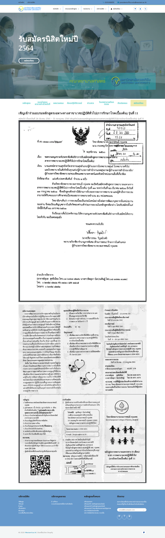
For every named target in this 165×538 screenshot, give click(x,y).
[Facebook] (124, 517)
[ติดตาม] (143, 510)
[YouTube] (129, 517)
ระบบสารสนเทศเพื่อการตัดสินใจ (62, 504)
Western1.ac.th (30, 532)
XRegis (21, 501)
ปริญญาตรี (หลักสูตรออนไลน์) (94, 506)
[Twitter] (119, 517)
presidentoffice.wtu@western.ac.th (133, 2)
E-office (54, 501)
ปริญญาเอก (88, 501)
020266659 (109, 2)
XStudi (21, 504)
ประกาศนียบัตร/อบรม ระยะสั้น (94, 513)
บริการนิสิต (31, 2)
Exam (21, 506)
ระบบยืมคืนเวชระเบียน (26, 513)
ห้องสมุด (22, 510)
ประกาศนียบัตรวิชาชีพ (91, 510)
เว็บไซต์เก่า (22, 508)
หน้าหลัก (21, 2)
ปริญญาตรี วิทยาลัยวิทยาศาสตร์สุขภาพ (97, 508)
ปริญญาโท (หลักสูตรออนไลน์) (94, 504)
